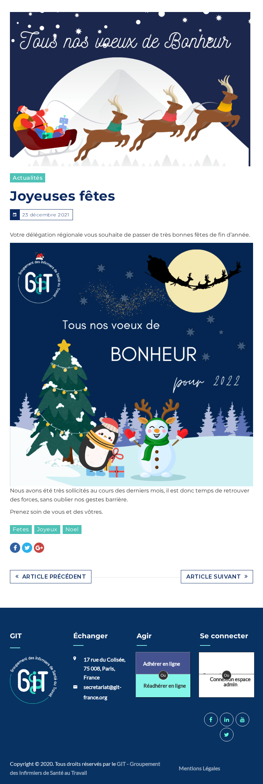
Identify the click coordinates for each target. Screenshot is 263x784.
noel (72, 529)
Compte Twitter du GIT (227, 734)
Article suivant (213, 576)
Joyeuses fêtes (62, 196)
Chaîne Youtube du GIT (242, 719)
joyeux (47, 529)
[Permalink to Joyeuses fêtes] (130, 89)
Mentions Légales (200, 768)
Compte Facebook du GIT (211, 719)
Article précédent (54, 576)
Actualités (27, 178)
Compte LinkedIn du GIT (227, 719)
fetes (21, 529)
